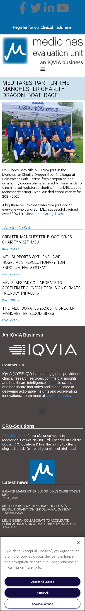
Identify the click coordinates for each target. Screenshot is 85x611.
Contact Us (13, 365)
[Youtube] (62, 8)
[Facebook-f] (22, 8)
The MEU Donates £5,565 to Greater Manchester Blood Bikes (38, 310)
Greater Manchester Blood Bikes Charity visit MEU (37, 239)
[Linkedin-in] (49, 8)
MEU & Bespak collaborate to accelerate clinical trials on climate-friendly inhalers (42, 288)
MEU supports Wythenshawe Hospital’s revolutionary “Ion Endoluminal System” (33, 262)
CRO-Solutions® (14, 435)
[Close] (78, 543)
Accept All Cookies (42, 581)
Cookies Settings (42, 604)
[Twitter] (35, 8)
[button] (42, 68)
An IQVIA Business (22, 334)
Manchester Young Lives (44, 213)
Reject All (43, 592)
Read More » (10, 248)
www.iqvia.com (58, 396)
